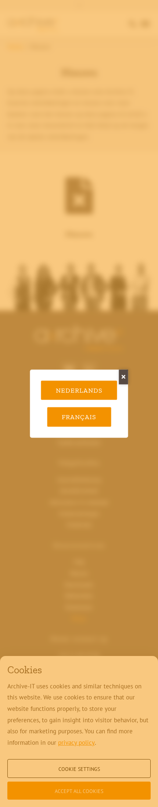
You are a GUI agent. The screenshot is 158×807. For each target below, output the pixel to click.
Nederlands (79, 390)
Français (79, 417)
